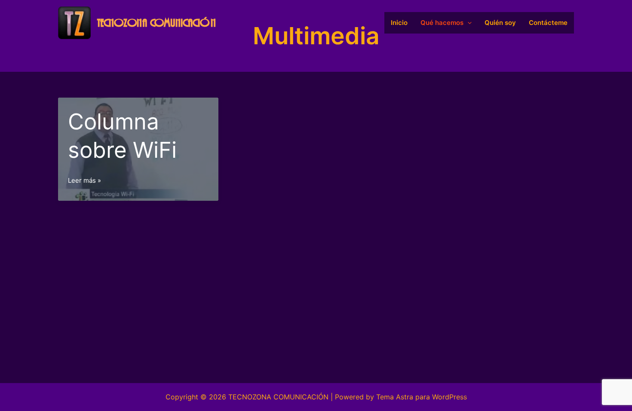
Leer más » (84, 181)
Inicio (399, 22)
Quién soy (500, 22)
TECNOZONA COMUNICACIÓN (156, 22)
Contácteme (548, 22)
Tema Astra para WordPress (421, 397)
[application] (467, 23)
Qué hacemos (441, 22)
